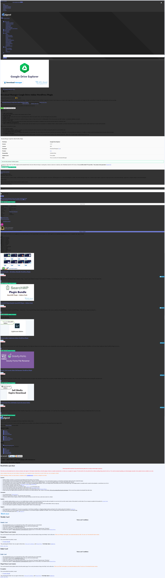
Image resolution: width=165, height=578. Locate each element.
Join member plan (16, 2)
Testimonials (5, 5)
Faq (6, 50)
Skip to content (4, 1)
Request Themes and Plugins (11, 28)
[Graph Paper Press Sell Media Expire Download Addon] (17, 400)
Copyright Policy (9, 43)
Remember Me (5, 193)
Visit (59, 148)
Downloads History (35, 487)
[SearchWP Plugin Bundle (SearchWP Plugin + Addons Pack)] (17, 300)
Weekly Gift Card (34, 103)
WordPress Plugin (6, 221)
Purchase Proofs (9, 35)
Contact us (8, 51)
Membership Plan (43, 102)
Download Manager (13, 211)
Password (2, 188)
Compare (7, 32)
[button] (5, 171)
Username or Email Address (6, 184)
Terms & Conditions (10, 40)
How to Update (9, 49)
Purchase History (43, 489)
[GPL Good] (10, 15)
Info (51, 150)
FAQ (23, 485)
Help (5, 47)
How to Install (8, 48)
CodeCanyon (8, 25)
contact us (28, 486)
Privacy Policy (9, 41)
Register (4, 10)
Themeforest (8, 26)
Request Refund (9, 45)
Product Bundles (9, 27)
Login (4, 9)
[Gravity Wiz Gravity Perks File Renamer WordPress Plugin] (17, 367)
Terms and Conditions (24, 484)
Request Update (83, 231)
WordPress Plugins (7, 7)
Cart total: (6, 18)
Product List (8, 38)
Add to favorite (5, 165)
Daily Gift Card (25, 103)
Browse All (6, 21)
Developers (6, 30)
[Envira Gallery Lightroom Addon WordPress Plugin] (17, 335)
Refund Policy (9, 42)
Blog (4, 4)
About (5, 33)
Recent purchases (9, 36)
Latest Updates (7, 29)
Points (7, 37)
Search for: (5, 54)
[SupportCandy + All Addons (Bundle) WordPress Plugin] (17, 269)
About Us (22, 511)
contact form (105, 501)
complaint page (30, 475)
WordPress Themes (7, 6)
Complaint (8, 44)
